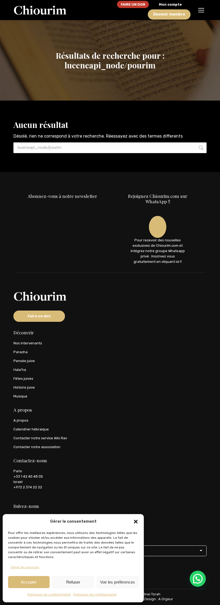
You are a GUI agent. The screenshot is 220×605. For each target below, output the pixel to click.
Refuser (73, 582)
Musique (20, 396)
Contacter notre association (36, 447)
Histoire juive (24, 387)
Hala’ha (19, 370)
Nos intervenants (27, 343)
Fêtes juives (23, 379)
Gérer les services (25, 567)
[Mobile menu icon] (201, 10)
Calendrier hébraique (31, 429)
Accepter (29, 582)
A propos (20, 420)
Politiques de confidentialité (49, 594)
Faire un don (39, 316)
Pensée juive (24, 361)
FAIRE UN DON (133, 4)
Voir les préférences (117, 582)
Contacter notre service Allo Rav (40, 438)
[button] (135, 521)
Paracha (20, 352)
